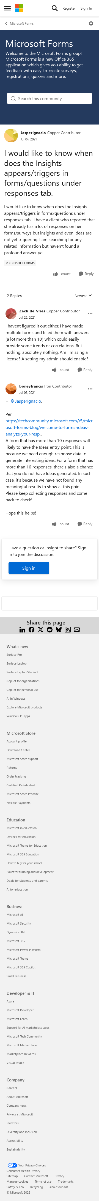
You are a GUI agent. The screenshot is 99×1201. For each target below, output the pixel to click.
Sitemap (12, 1176)
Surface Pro (14, 654)
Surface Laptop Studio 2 (22, 672)
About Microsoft (17, 1097)
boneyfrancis (31, 386)
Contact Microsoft (36, 1176)
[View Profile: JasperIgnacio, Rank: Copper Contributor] (11, 135)
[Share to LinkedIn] (22, 629)
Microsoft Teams (17, 958)
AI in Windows (16, 698)
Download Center (18, 750)
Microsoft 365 (16, 941)
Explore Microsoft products (24, 707)
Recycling (36, 1187)
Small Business (16, 976)
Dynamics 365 (16, 932)
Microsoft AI (15, 914)
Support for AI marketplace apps (28, 1027)
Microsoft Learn (17, 1019)
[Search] (54, 8)
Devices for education (21, 837)
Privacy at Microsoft (20, 1114)
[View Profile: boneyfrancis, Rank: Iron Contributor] (11, 388)
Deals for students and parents (27, 880)
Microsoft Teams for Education (27, 845)
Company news (17, 1105)
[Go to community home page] (19, 8)
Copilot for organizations (23, 681)
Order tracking (16, 776)
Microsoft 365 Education (23, 854)
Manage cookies (17, 1181)
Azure (10, 1001)
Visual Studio (15, 1063)
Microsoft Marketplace (22, 1045)
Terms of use (43, 1181)
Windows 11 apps (18, 716)
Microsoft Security (19, 923)
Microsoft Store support (22, 759)
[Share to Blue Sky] (59, 629)
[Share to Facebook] (31, 629)
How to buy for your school (24, 863)
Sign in (28, 568)
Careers (12, 1088)
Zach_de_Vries (32, 310)
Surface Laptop (16, 663)
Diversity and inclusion (22, 1132)
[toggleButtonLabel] (91, 23)
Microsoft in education (22, 828)
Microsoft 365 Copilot (21, 967)
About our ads (59, 1187)
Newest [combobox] (83, 295)
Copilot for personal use (22, 690)
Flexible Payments (19, 803)
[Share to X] (40, 629)
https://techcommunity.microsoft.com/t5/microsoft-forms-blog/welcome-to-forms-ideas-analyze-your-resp (49, 427)
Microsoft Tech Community (24, 1036)
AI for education (17, 889)
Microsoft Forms (22, 23)
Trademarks (66, 1181)
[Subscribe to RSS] (68, 629)
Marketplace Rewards (21, 1054)
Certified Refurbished (21, 785)
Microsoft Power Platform (23, 950)
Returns (12, 767)
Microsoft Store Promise (23, 794)
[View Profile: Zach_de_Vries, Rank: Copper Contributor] (11, 313)
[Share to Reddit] (50, 629)
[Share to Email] (77, 629)
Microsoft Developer (20, 1010)
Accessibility (15, 1140)
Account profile (17, 741)
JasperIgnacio (33, 132)
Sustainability (16, 1149)
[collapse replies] (49, 306)
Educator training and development (30, 872)
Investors (13, 1123)
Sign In (86, 8)
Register (69, 8)
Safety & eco (15, 1187)
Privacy (59, 1176)
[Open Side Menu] (7, 8)
